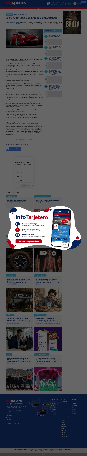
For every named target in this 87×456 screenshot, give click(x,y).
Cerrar (82, 2)
